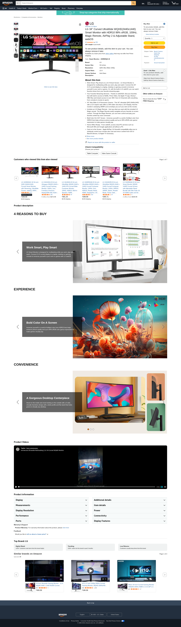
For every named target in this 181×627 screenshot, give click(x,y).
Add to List (146, 88)
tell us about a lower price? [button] (37, 534)
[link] (30, 186)
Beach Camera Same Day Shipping (158, 53)
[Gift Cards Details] (47, 8)
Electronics (17, 17)
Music (64, 8)
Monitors (40, 17)
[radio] (16, 24)
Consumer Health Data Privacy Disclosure (93, 621)
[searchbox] (76, 3)
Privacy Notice (75, 621)
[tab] (87, 279)
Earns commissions (32, 448)
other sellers (110, 53)
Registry (57, 8)
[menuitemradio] (162, 487)
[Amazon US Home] (63, 615)
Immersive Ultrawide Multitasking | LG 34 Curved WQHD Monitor (42, 450)
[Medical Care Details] (38, 8)
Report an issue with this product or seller (101, 142)
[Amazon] (8, 3)
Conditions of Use (64, 621)
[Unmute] (165, 487)
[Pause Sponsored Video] (61, 575)
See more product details (95, 138)
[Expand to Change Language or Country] (88, 614)
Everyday (80, 8)
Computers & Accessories (29, 17)
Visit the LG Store (91, 26)
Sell (51, 8)
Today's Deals (21, 8)
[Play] (15, 487)
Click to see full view (50, 87)
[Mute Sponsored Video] (61, 579)
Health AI (12, 8)
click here (66, 527)
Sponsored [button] (17, 556)
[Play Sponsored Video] (90, 570)
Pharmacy (71, 8)
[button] (5, 8)
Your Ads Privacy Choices (113, 621)
